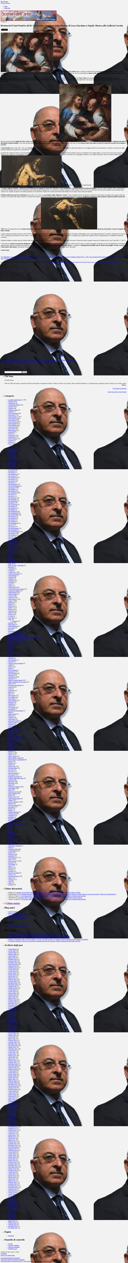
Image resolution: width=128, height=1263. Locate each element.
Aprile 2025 (11, 976)
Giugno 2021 (12, 1054)
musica (10, 761)
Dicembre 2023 (12, 1003)
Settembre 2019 (13, 1089)
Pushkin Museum (13, 812)
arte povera (11, 526)
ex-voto (10, 616)
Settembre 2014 (13, 1190)
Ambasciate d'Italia (13, 405)
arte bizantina (12, 455)
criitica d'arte (63, 262)
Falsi (9, 619)
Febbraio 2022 (12, 1040)
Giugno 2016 (12, 1155)
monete (10, 746)
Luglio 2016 (12, 1153)
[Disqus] (64, 287)
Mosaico (10, 751)
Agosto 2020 (12, 1071)
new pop (10, 770)
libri (9, 694)
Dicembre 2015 (12, 1165)
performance (12, 788)
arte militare (11, 509)
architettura (11, 437)
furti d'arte (11, 650)
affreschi (10, 401)
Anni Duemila (12, 417)
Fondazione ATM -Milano (16, 631)
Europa (10, 614)
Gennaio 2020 (12, 1082)
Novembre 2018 (13, 1106)
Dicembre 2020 (12, 1064)
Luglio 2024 (12, 991)
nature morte (12, 766)
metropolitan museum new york (17, 729)
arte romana (11, 533)
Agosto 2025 (12, 969)
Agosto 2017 (12, 1131)
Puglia (10, 810)
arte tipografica (12, 547)
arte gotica (11, 494)
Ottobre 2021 (12, 1047)
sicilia (10, 847)
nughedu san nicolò (14, 776)
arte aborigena (12, 449)
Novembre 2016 (13, 1147)
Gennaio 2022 (12, 1042)
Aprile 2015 (11, 1179)
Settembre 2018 (13, 1109)
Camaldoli (11, 569)
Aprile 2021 (11, 1057)
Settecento (11, 844)
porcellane (11, 807)
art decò (10, 442)
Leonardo (11, 690)
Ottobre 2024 (12, 986)
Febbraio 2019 (12, 1101)
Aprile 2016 (11, 1158)
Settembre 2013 (13, 1211)
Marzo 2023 (11, 1018)
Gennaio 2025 (12, 981)
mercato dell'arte (13, 727)
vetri (9, 881)
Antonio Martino (13, 911)
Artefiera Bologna (13, 548)
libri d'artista (11, 695)
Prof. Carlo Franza (119, 257)
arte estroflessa (12, 477)
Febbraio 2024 (12, 1000)
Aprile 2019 (11, 1098)
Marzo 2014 (11, 1201)
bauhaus (10, 555)
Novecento (11, 775)
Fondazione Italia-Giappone (16, 636)
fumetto (10, 648)
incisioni (14, 621)
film (9, 629)
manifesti (11, 717)
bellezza (51, 262)
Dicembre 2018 (12, 1104)
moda (10, 741)
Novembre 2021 (13, 1045)
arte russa (11, 536)
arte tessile (11, 545)
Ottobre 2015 (12, 1169)
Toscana (10, 869)
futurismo (11, 651)
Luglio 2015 (12, 1174)
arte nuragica (12, 516)
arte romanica (12, 535)
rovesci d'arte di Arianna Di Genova (19, 926)
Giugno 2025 (12, 973)
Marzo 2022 (11, 1038)
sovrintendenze (12, 851)
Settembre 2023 (13, 1008)
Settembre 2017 (13, 1130)
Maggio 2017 (12, 1136)
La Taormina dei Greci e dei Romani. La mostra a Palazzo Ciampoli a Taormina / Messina (27, 362)
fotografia (11, 645)
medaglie (11, 724)
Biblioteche (11, 560)
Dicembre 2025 (12, 962)
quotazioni (11, 815)
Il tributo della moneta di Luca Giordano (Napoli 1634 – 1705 (70, 257)
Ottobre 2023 (12, 1006)
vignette (10, 884)
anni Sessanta (12, 423)
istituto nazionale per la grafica (17, 682)
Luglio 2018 (12, 1113)
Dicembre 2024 (12, 983)
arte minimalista (13, 513)
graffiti (10, 665)
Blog (5, 6)
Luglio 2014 (12, 1194)
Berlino (10, 558)
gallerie (10, 655)
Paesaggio (11, 783)
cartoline (10, 579)
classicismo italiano (14, 591)
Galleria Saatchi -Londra (15, 653)
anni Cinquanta (12, 413)
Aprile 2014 (11, 1199)
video (10, 883)
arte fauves (11, 482)
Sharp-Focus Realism (14, 846)
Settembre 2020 (13, 1069)
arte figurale (11, 487)
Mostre (89, 262)
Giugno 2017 (12, 1135)
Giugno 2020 (12, 1074)
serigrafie (11, 842)
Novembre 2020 (13, 1065)
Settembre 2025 (13, 968)
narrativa (10, 763)
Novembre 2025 (13, 964)
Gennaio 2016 (12, 1163)
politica (10, 800)
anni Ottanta (11, 420)
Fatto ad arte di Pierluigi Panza (17, 913)
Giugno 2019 (12, 1094)
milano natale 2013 (13, 731)
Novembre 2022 (13, 1025)
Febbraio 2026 (12, 959)
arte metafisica (12, 508)
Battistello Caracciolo (10, 257)
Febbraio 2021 (12, 1060)
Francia (10, 646)
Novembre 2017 (13, 1126)
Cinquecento (12, 587)
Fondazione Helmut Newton (16, 634)
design (10, 604)
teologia (10, 868)
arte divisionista (12, 469)
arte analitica (12, 452)
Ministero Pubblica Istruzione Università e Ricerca (23, 739)
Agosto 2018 (12, 1111)
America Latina (12, 410)
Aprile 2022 (11, 1037)
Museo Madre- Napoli (14, 758)
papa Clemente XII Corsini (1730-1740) (101, 257)
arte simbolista (12, 540)
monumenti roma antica (15, 749)
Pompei (10, 803)
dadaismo (11, 602)
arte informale (12, 498)
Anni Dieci (11, 415)
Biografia (7, 8)
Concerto (11, 596)
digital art (11, 606)
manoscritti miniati (13, 721)
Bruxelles (11, 567)
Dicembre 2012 (12, 1226)
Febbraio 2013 (12, 1223)
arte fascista (11, 481)
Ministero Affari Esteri (14, 736)
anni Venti (11, 428)
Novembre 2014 (13, 1187)
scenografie (11, 832)
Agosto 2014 (12, 1192)
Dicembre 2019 (12, 1084)
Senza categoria (13, 841)
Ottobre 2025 (12, 966)
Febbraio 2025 (12, 979)
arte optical (11, 520)
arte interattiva (12, 499)
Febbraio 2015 (12, 1182)
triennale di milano (13, 873)
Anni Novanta (12, 418)
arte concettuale (12, 459)
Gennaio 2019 (12, 1103)
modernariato (12, 743)
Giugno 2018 (12, 1114)
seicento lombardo (13, 839)
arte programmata (13, 528)
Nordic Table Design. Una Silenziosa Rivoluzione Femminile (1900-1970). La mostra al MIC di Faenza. (39, 936)
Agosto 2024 (12, 989)
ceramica (10, 582)
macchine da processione (15, 710)
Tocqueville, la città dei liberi (16, 918)
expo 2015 (11, 618)
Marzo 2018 (11, 1120)
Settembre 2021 (13, 1049)
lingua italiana (12, 700)
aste (9, 550)
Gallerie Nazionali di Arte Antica (41, 257)
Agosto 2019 (12, 1091)
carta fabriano (12, 575)
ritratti (10, 825)
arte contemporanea (14, 460)
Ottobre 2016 (12, 1148)
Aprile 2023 (11, 1016)
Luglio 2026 (12, 951)
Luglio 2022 (12, 1032)
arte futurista (12, 491)
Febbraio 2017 (12, 1141)
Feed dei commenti (13, 1247)
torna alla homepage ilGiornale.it (10, 1258)
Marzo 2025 (11, 978)
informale (11, 675)
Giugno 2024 (12, 993)
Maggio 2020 (12, 1076)
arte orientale (12, 521)
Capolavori (57, 262)
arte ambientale (12, 450)
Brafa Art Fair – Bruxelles (16, 565)
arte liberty (11, 503)
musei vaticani (12, 756)
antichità (44, 262)
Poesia (10, 795)
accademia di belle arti (14, 400)
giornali (10, 661)
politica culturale (99, 262)
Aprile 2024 (11, 996)
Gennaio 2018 (12, 1123)
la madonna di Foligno (15, 685)
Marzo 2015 (11, 1180)
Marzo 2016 (11, 1160)
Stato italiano (12, 857)
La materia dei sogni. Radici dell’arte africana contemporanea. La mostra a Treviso (32, 934)
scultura (10, 834)
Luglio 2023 (12, 1011)
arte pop (10, 525)
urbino (10, 878)
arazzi (10, 433)
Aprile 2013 (11, 1219)
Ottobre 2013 (12, 1209)
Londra (10, 705)
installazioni (11, 677)
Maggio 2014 (12, 1197)
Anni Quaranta (12, 422)
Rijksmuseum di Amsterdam (16, 824)
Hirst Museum (12, 670)
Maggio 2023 (12, 1015)
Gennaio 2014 (12, 1204)
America (10, 406)
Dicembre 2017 (12, 1125)
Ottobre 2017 (12, 1128)
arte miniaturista (13, 511)
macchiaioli (11, 709)
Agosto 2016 (12, 1152)
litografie (10, 702)
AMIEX (10, 411)
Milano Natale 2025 (14, 732)
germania (11, 658)
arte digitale (11, 466)
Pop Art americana (13, 805)
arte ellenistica (12, 474)
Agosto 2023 (12, 1010)
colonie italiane (12, 594)
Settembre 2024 (13, 988)
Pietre (10, 790)
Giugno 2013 (12, 1216)
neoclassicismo (12, 768)
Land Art (11, 687)
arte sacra (11, 538)
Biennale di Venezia (14, 562)
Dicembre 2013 (12, 1206)
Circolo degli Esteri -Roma (16, 589)
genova (10, 656)
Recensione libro (13, 820)
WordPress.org (12, 1249)
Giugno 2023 (12, 1013)
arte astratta (11, 454)
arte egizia (11, 472)
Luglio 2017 (12, 1133)
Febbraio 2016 (12, 1162)
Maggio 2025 (12, 974)
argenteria (15, 445)
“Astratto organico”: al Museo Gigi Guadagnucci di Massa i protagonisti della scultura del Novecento (38, 938)
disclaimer (4, 1253)
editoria (10, 612)
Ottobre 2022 (12, 1027)
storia (110, 262)
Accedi (10, 1244)
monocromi (11, 748)
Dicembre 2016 (12, 1145)
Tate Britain (11, 864)
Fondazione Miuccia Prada (16, 641)
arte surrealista (12, 542)
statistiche (11, 856)
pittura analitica (12, 793)
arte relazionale (12, 530)
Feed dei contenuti (13, 1245)
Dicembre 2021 (12, 1044)
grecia (10, 668)
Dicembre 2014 (12, 1185)
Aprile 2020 (11, 1077)
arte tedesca (11, 543)
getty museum (12, 660)
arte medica (11, 506)
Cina (9, 584)
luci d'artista (11, 707)
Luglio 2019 (12, 1093)
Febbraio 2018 (12, 1121)
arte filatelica (12, 489)
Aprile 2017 (11, 1138)
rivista (10, 827)
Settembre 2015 (13, 1170)
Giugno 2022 (12, 1033)
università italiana (13, 876)
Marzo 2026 (11, 957)
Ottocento (11, 781)
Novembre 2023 (13, 1005)
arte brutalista (12, 457)
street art (10, 862)
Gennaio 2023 (12, 1022)
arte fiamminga (12, 484)
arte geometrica (12, 493)
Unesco (10, 874)
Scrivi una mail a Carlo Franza (117, 392)
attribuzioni (11, 552)
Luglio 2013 (12, 1214)
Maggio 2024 (12, 995)
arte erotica (11, 476)
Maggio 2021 (12, 1055)
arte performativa (13, 523)
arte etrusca (11, 479)
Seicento (10, 837)
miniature (11, 734)
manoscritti (11, 719)
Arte (48, 262)
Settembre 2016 (13, 1150)
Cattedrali (11, 580)
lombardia (11, 704)
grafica (10, 667)
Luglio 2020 (12, 1072)
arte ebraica (11, 471)
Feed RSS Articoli (6, 1259)
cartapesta (11, 577)
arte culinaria (12, 462)
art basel (10, 440)
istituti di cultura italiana (15, 680)
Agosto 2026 (12, 949)
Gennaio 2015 (12, 1184)
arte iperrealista (12, 501)
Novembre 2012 (13, 1228)
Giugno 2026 (12, 952)
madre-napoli (12, 714)
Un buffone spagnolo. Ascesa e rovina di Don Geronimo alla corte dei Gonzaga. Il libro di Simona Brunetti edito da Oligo (44, 941)
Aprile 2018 (11, 1118)
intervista (11, 678)
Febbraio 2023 (12, 1020)
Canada (10, 570)
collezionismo (12, 592)
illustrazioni (11, 672)
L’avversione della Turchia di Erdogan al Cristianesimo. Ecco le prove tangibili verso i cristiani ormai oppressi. (53, 896)
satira (9, 830)
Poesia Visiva (12, 797)
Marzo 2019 (11, 1099)
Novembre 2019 (13, 1086)
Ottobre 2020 (12, 1067)
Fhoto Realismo (13, 626)
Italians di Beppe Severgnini (16, 917)
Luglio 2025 (12, 971)
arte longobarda (12, 504)
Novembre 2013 (13, 1207)
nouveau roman (12, 773)
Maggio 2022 (12, 1035)
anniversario (11, 430)
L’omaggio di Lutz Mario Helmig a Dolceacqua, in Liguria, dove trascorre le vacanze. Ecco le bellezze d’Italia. (48, 892)
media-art (11, 726)
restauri (106, 262)
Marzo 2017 (11, 1140)
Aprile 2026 (11, 956)
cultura (69, 262)
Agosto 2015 (12, 1172)
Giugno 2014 (12, 1196)
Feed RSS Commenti (18, 1259)
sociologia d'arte (13, 849)
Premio (10, 808)
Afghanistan (11, 403)
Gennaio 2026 (12, 961)
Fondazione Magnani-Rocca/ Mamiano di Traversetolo (24, 638)
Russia (10, 829)
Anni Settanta (12, 425)
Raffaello (11, 819)
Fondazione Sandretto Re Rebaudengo (19, 643)
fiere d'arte (11, 628)
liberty (10, 692)
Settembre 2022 (13, 1028)
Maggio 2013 (12, 1218)
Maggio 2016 (12, 1157)
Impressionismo (13, 673)
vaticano (10, 879)
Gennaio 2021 (12, 1062)
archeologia (11, 435)
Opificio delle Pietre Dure (15, 778)
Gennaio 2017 (12, 1143)
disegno (10, 609)
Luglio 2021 (12, 1052)
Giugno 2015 (12, 1175)
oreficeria (11, 780)
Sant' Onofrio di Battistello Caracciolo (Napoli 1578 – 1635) (18, 258)
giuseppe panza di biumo (15, 663)
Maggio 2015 (12, 1177)
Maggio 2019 (12, 1096)
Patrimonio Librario (14, 786)
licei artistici (11, 697)
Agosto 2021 (12, 1050)
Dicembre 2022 (12, 1023)
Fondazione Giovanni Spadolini (17, 633)
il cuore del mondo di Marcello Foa (18, 915)
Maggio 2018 (12, 1116)
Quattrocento (12, 814)
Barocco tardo (12, 553)
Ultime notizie (13, 903)
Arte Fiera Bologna (14, 486)
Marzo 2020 (11, 1079)
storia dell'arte (115, 262)
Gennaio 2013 (12, 1224)
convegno (11, 597)
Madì (9, 712)
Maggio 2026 (12, 954)
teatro (10, 866)
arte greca (11, 496)
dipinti (10, 607)
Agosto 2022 (12, 1030)
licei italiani (11, 699)
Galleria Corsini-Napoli (24, 257)
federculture (11, 624)
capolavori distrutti (13, 574)
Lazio (10, 688)
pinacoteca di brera (13, 792)
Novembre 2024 (13, 984)
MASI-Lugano (12, 722)
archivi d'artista (12, 438)
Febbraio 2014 (12, 1202)
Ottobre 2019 (12, 1087)
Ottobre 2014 (12, 1189)
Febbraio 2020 (12, 1081)
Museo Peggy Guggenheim (16, 759)
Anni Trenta (11, 427)
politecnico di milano (14, 798)
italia (73, 262)
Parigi (10, 785)
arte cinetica (15, 467)
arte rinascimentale (13, 531)
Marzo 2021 (11, 1059)
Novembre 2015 (13, 1167)
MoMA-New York (13, 744)
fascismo (10, 623)
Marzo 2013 (11, 1221)
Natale (10, 765)
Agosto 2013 (12, 1212)
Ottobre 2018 (12, 1108)
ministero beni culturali (81, 262)
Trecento (10, 871)
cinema (10, 585)
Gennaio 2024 (12, 1001)
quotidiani (11, 817)
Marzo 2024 (11, 998)
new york (11, 771)
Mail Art (10, 716)
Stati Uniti (11, 854)
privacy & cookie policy (8, 1255)
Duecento (11, 611)
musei (92, 262)
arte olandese (12, 518)
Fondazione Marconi (14, 640)
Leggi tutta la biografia (119, 388)
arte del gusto (12, 464)
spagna (10, 852)
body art (10, 563)
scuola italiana (12, 835)
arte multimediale (13, 515)
